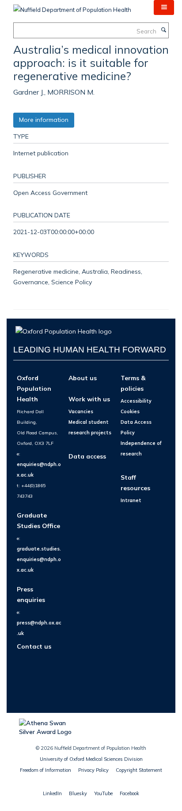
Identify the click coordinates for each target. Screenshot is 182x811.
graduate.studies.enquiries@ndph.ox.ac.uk (39, 559)
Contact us (34, 646)
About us (82, 378)
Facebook (129, 793)
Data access (87, 456)
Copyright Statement (139, 770)
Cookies (130, 411)
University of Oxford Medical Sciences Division (91, 759)
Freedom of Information (45, 770)
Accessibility (136, 401)
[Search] (163, 30)
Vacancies (80, 411)
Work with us (89, 399)
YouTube (103, 793)
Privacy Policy (93, 770)
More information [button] (43, 120)
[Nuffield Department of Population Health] (72, 6)
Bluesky (78, 793)
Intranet (131, 500)
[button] (164, 7)
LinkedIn (52, 793)
